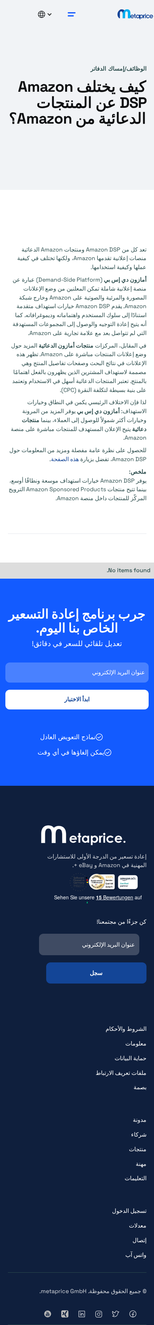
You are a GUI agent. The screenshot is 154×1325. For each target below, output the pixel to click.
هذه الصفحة (65, 459)
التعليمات (135, 1178)
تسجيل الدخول (129, 1211)
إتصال (139, 1240)
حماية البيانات (130, 1058)
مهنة (141, 1164)
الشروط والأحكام (126, 1029)
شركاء (138, 1134)
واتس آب (135, 1255)
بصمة (140, 1087)
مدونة (139, 1120)
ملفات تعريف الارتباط (121, 1073)
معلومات (135, 1043)
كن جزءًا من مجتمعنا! (121, 921)
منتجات (137, 1149)
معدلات (137, 1225)
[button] (71, 14)
